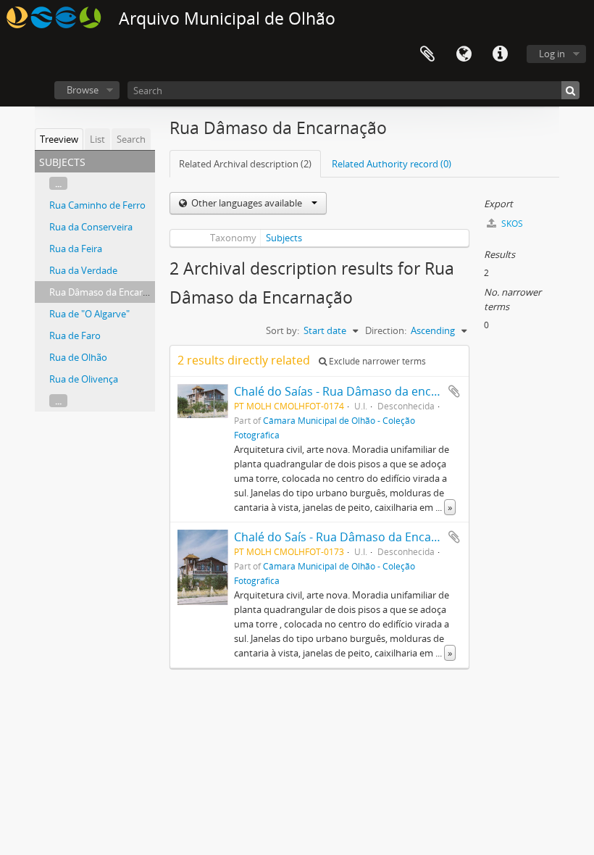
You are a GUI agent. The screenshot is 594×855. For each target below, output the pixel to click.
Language (464, 54)
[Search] (570, 90)
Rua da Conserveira (91, 226)
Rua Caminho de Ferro (97, 205)
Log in (552, 53)
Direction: (385, 330)
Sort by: (282, 330)
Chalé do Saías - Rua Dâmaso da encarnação (355, 391)
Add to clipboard (454, 391)
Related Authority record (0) (391, 163)
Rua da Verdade (83, 270)
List (97, 139)
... (58, 183)
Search (131, 139)
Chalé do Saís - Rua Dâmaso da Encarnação (351, 537)
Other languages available (246, 202)
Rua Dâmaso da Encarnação (109, 292)
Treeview (59, 139)
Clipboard (427, 54)
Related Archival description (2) (245, 163)
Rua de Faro (75, 335)
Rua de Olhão (78, 357)
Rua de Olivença (83, 378)
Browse (83, 89)
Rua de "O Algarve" (89, 313)
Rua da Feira (75, 248)
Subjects (284, 237)
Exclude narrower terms (376, 361)
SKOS (511, 223)
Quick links (500, 54)
